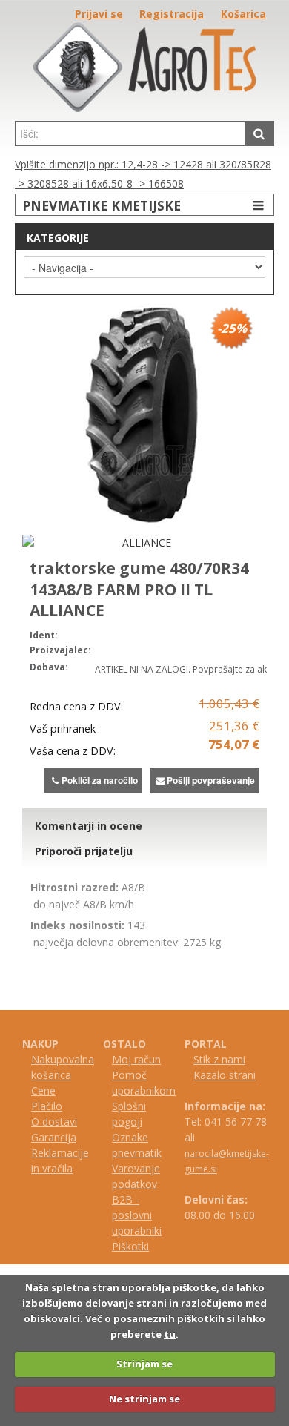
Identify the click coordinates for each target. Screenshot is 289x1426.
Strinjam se (144, 1363)
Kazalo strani (224, 1075)
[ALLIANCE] (140, 542)
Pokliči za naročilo (100, 780)
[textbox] (130, 133)
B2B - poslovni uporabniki (137, 1215)
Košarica (243, 14)
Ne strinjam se (144, 1398)
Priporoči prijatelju (84, 851)
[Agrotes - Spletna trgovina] (144, 108)
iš (122, 1246)
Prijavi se (99, 14)
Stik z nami (219, 1059)
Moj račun (136, 1059)
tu (170, 1334)
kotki (137, 1246)
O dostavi (54, 1122)
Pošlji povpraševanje (211, 780)
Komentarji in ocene (88, 826)
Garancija (53, 1137)
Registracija (171, 14)
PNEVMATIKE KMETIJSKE (101, 205)
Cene (43, 1090)
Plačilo (46, 1106)
